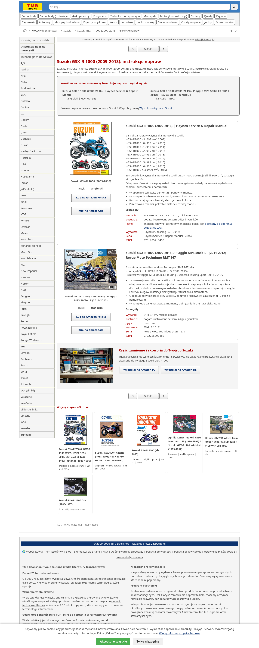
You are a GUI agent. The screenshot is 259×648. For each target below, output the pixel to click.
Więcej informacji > (204, 39)
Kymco (25, 220)
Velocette (26, 396)
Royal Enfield (28, 334)
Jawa (23, 195)
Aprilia (25, 69)
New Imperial (29, 271)
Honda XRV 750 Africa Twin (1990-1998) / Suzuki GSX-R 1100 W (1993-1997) (221, 441)
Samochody (29, 16)
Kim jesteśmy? (54, 551)
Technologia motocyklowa (36, 56)
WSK (23, 422)
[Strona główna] (25, 30)
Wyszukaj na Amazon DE (180, 369)
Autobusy (45, 22)
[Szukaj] (234, 7)
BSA (23, 94)
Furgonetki (100, 16)
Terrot (24, 378)
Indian (24, 183)
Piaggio (25, 302)
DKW (24, 132)
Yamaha (25, 428)
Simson (25, 352)
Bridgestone (28, 88)
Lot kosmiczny (145, 22)
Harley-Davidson (31, 151)
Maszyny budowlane (66, 22)
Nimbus (25, 277)
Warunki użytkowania (129, 557)
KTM (23, 214)
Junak (24, 201)
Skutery (195, 16)
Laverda (25, 227)
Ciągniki (221, 16)
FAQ (105, 551)
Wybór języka (34, 551)
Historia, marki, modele (35, 40)
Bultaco (25, 101)
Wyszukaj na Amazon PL (139, 369)
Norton (25, 283)
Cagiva (25, 107)
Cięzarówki (28, 22)
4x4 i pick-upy (81, 16)
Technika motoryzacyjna (125, 16)
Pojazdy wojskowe (94, 22)
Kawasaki (26, 208)
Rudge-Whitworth (31, 340)
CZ (22, 113)
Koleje (113, 22)
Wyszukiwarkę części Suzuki (156, 108)
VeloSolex (26, 403)
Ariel (23, 75)
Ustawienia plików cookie (219, 551)
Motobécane (28, 258)
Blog (68, 551)
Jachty (208, 22)
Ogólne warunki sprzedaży (127, 551)
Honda (25, 170)
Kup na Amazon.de (90, 210)
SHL (23, 346)
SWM (24, 371)
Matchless (27, 239)
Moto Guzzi (28, 252)
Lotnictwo (127, 22)
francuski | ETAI (190, 94)
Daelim (25, 120)
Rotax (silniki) (29, 327)
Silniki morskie (224, 22)
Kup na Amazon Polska (91, 197)
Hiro (23, 164)
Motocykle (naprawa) (44, 30)
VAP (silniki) (28, 390)
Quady (208, 16)
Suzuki (67, 30)
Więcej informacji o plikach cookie (179, 633)
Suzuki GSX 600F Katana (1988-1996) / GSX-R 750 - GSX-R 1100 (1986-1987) (110, 456)
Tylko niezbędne (148, 641)
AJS (23, 63)
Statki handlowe (167, 22)
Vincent (25, 415)
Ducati (24, 145)
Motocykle (150, 16)
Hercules (26, 157)
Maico (24, 233)
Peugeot (26, 296)
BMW (24, 82)
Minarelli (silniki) (31, 245)
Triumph (26, 384)
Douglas (26, 138)
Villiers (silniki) (29, 409)
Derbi (24, 126)
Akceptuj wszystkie (113, 641)
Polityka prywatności (158, 551)
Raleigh (25, 315)
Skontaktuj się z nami (87, 551)
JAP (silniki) (27, 189)
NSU (23, 289)
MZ (23, 264)
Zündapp (26, 434)
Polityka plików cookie (187, 551)
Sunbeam (26, 359)
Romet (25, 321)
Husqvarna (27, 176)
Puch (24, 308)
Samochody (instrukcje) (54, 16)
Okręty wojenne (191, 22)
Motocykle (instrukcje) (173, 16)
